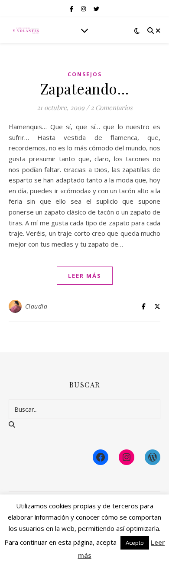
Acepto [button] (135, 542)
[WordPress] (152, 457)
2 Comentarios (112, 107)
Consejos (85, 74)
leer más (84, 276)
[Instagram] (126, 457)
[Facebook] (100, 457)
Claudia (36, 306)
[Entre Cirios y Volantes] (26, 30)
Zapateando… (84, 88)
